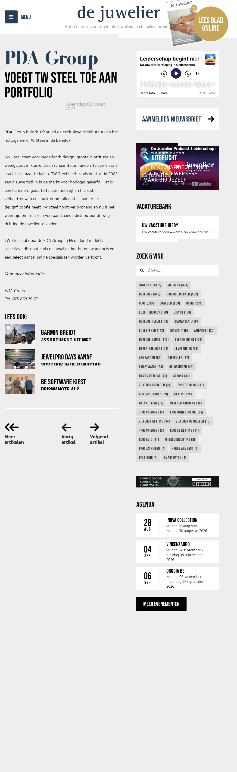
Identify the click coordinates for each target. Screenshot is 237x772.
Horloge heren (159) (153, 321)
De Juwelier (118, 12)
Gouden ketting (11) (184, 430)
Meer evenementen (161, 603)
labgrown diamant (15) (186, 412)
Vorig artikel (68, 439)
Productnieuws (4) (152, 448)
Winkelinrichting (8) (180, 439)
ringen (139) (179, 330)
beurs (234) (194, 303)
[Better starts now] (177, 481)
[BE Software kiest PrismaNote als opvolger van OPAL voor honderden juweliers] (20, 384)
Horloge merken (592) (182, 294)
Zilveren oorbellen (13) (193, 421)
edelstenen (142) (151, 330)
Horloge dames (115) (154, 339)
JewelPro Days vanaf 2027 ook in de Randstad (71, 359)
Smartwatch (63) (151, 367)
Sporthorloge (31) (191, 385)
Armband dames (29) (153, 394)
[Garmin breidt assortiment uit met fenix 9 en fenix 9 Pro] (20, 334)
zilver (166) (182, 312)
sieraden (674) (178, 285)
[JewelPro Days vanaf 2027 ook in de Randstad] (20, 359)
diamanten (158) (186, 321)
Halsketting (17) (151, 403)
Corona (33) (181, 376)
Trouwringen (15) (151, 412)
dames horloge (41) (153, 376)
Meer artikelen (14, 439)
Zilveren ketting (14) (154, 421)
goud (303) (146, 303)
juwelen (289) (170, 303)
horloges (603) (149, 294)
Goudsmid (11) (149, 439)
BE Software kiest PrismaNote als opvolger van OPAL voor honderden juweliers (70, 384)
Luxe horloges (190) (153, 312)
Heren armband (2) (185, 448)
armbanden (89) (150, 358)
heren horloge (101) (153, 348)
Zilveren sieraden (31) (155, 385)
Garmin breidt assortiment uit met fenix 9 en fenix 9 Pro (67, 334)
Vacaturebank (153, 206)
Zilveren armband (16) (186, 403)
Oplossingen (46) (181, 367)
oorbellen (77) (178, 358)
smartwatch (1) (175, 457)
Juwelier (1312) (150, 285)
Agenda (145, 504)
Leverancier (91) (186, 348)
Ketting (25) (183, 394)
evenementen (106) (188, 339)
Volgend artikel (99, 439)
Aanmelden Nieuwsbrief (171, 119)
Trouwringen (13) (151, 430)
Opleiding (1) (148, 457)
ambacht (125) (204, 330)
